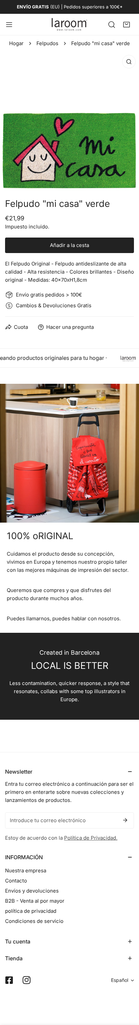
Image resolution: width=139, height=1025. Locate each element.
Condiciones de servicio (34, 921)
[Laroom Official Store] (69, 24)
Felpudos (47, 43)
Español (119, 980)
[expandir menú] (9, 24)
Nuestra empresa (25, 870)
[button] (126, 24)
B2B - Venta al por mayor (34, 901)
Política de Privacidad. (90, 838)
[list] (69, 121)
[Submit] (125, 820)
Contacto (16, 880)
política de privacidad (30, 911)
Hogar (16, 43)
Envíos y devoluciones (32, 891)
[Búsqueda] (111, 24)
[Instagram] (26, 980)
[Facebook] (9, 980)
